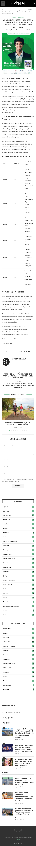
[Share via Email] (29, 352)
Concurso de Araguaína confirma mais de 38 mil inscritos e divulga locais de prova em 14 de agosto (24, 733)
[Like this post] (21, 352)
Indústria (18, 571)
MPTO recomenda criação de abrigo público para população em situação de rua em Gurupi (24, 797)
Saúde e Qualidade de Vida (18, 606)
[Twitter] (20, 830)
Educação (18, 550)
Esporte (18, 563)
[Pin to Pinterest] (26, 352)
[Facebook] (15, 830)
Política (18, 593)
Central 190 (18, 519)
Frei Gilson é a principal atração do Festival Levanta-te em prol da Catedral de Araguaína (24, 748)
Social (18, 610)
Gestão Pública (18, 567)
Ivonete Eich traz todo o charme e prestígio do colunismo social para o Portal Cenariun (24, 762)
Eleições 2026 (18, 554)
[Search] (34, 3)
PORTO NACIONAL (18, 646)
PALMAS (18, 637)
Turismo (18, 615)
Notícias (18, 589)
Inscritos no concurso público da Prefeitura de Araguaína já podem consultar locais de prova (24, 813)
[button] (3, 414)
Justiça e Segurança (18, 580)
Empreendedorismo (18, 558)
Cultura (18, 537)
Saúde (18, 597)
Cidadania (18, 524)
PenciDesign (18, 839)
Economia (18, 545)
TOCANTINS (18, 629)
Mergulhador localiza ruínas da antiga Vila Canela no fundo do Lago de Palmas (24, 781)
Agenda (11, 10)
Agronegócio (18, 515)
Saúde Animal (18, 602)
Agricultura (18, 511)
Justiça (18, 576)
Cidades (18, 528)
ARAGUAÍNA (18, 642)
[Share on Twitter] (25, 352)
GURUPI (18, 633)
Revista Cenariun (16, 30)
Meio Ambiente (18, 584)
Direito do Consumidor (18, 541)
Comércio (18, 533)
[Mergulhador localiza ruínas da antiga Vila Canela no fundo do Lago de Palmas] (7, 781)
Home (3, 10)
